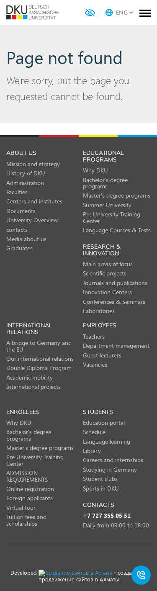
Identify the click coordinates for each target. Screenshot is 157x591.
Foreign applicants (29, 498)
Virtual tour (21, 507)
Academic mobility (29, 377)
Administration (25, 183)
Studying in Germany (110, 469)
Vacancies (95, 364)
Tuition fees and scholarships (26, 520)
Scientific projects (104, 273)
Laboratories (99, 311)
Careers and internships (113, 460)
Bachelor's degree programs (105, 183)
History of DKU (25, 173)
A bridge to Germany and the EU (39, 346)
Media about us (26, 239)
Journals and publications (115, 283)
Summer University (107, 205)
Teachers (94, 336)
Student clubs (100, 479)
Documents (21, 211)
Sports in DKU (101, 488)
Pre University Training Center (111, 217)
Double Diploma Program (39, 368)
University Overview (32, 220)
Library (92, 451)
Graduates (19, 248)
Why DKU (95, 170)
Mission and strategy (33, 164)
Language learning (106, 441)
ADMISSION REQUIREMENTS (27, 476)
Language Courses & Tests (117, 230)
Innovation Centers (107, 292)
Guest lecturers (102, 355)
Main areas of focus (108, 264)
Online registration (30, 489)
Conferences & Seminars (114, 302)
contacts (17, 230)
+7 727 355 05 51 (107, 515)
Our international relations (40, 358)
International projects (33, 387)
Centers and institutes (34, 201)
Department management (116, 345)
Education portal (104, 423)
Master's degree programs (116, 195)
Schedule (94, 432)
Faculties (17, 192)
